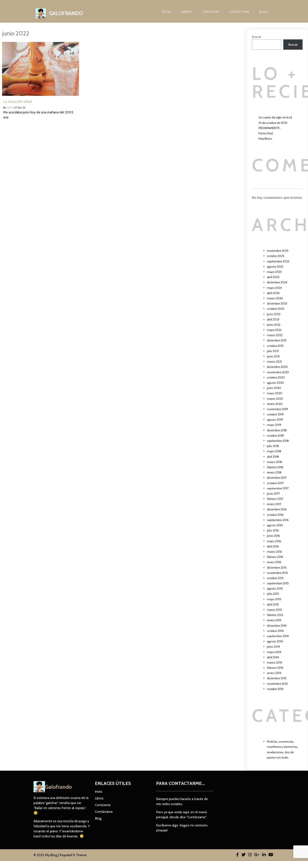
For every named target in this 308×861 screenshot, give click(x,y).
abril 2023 (273, 319)
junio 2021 (273, 356)
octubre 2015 (275, 578)
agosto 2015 (275, 588)
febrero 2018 (275, 467)
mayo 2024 (274, 288)
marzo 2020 (275, 399)
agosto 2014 (275, 641)
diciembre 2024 (277, 282)
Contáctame (239, 12)
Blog (263, 12)
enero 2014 (274, 673)
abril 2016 (273, 546)
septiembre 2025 (278, 261)
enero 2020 (274, 404)
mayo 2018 (274, 451)
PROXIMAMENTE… (270, 128)
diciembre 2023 (277, 303)
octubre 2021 (275, 346)
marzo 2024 (275, 298)
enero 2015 (274, 620)
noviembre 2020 (278, 372)
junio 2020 (274, 388)
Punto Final (266, 133)
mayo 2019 (274, 425)
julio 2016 (273, 530)
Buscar (256, 37)
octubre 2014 (275, 631)
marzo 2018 (274, 462)
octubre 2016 (275, 515)
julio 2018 (273, 446)
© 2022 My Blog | (47, 855)
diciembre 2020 (277, 367)
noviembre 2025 (278, 251)
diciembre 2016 (277, 509)
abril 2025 (273, 277)
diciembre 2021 (276, 340)
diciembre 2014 (277, 626)
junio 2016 (273, 536)
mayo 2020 (274, 393)
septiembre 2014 (278, 636)
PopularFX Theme (73, 855)
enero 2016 (274, 562)
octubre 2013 (275, 689)
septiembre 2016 (278, 520)
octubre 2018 (275, 435)
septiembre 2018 (278, 441)
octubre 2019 (275, 414)
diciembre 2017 (276, 478)
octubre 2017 (275, 483)
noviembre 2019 (277, 409)
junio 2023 (273, 314)
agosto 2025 (275, 266)
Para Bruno (265, 138)
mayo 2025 (274, 272)
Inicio (166, 12)
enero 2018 (274, 472)
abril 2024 (273, 293)
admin (10, 107)
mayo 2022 (274, 330)
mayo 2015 (274, 599)
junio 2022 (273, 325)
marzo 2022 (274, 335)
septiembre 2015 (278, 583)
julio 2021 (273, 351)
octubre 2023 (275, 309)
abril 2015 (273, 604)
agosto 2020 (275, 383)
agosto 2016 (275, 525)
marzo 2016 (274, 552)
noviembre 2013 (277, 684)
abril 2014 (273, 657)
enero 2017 (274, 504)
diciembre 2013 (276, 678)
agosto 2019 (275, 419)
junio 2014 (273, 646)
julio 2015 (273, 594)
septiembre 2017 (278, 488)
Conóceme (210, 12)
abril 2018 (273, 457)
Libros (186, 12)
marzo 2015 (274, 610)
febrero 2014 (275, 668)
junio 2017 (273, 493)
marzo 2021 (274, 361)
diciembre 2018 (277, 430)
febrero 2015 (275, 615)
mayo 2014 (274, 652)
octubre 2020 (276, 377)
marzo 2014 (274, 662)
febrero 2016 (275, 557)
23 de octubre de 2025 (273, 123)
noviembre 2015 (277, 573)
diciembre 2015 (277, 567)
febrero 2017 (275, 499)
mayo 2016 (274, 541)
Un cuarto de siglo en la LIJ (275, 117)
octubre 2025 (275, 256)
